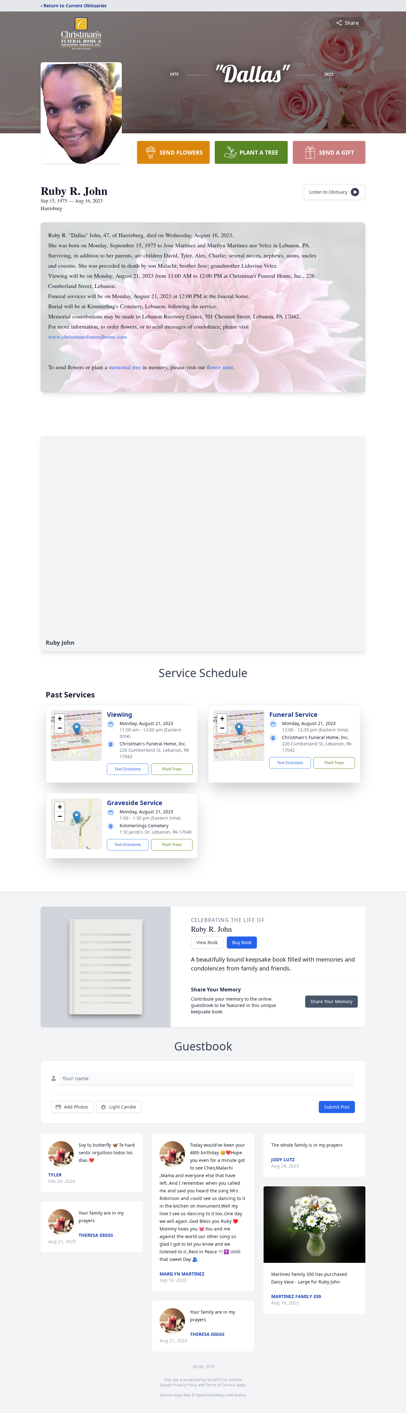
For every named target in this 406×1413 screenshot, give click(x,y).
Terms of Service (220, 1385)
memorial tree (125, 367)
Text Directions (128, 769)
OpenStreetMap (210, 1395)
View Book (207, 942)
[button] (77, 729)
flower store (220, 367)
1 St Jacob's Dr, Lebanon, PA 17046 (156, 832)
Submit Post (337, 1107)
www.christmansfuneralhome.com (87, 336)
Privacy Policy (185, 1385)
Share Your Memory (331, 1001)
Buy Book (242, 942)
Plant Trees (172, 769)
